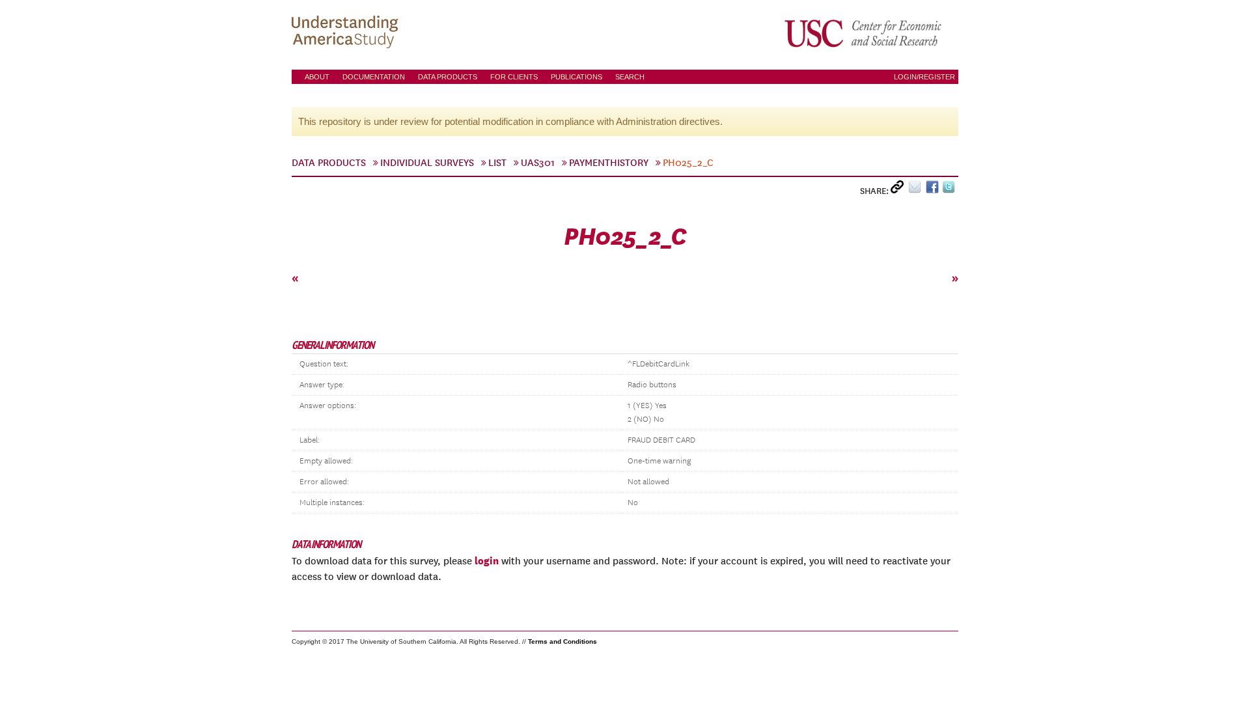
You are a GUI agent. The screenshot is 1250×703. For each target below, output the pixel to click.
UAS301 (538, 163)
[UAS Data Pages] (347, 33)
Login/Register (924, 77)
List (497, 163)
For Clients (514, 77)
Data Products (447, 77)
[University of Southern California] (864, 33)
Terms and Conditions (562, 641)
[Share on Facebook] (934, 190)
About (317, 77)
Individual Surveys (427, 163)
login (487, 560)
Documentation (373, 77)
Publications (576, 77)
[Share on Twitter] (950, 190)
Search (630, 77)
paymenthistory (608, 163)
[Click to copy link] (899, 190)
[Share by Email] (917, 190)
